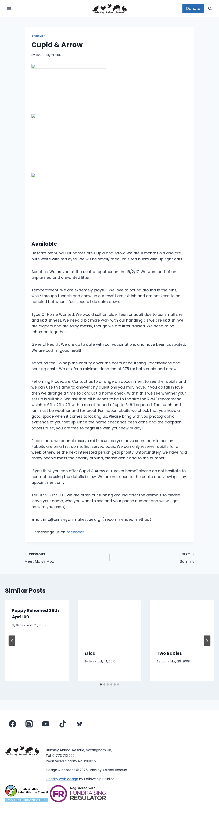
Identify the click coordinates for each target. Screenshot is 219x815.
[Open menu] (9, 8)
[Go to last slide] (12, 640)
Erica (90, 653)
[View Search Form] (210, 8)
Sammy (187, 558)
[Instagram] (29, 724)
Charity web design (62, 778)
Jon (38, 55)
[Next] (207, 640)
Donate (193, 8)
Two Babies (169, 653)
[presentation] (110, 621)
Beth (19, 625)
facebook (75, 532)
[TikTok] (62, 724)
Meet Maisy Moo (39, 558)
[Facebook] (12, 724)
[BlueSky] (79, 724)
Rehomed (38, 36)
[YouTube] (45, 724)
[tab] (101, 684)
